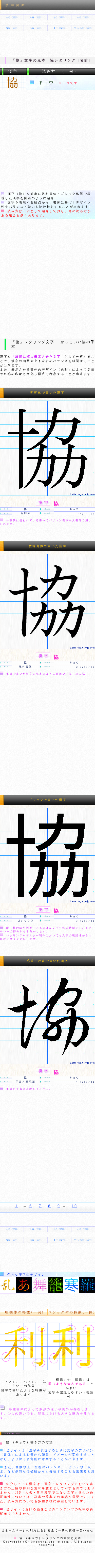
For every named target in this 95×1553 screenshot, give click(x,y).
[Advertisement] (47, 140)
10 (74, 1206)
